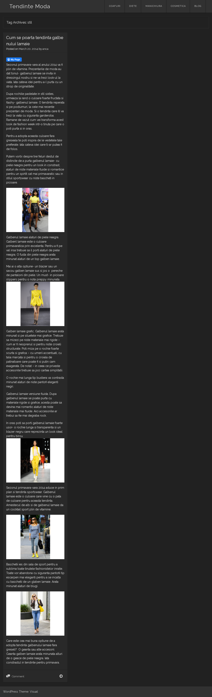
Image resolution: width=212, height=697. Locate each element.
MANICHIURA (154, 6)
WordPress (10, 691)
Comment (18, 676)
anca (45, 48)
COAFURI (114, 6)
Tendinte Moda (29, 6)
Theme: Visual (28, 691)
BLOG (197, 6)
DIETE (133, 6)
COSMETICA (178, 6)
